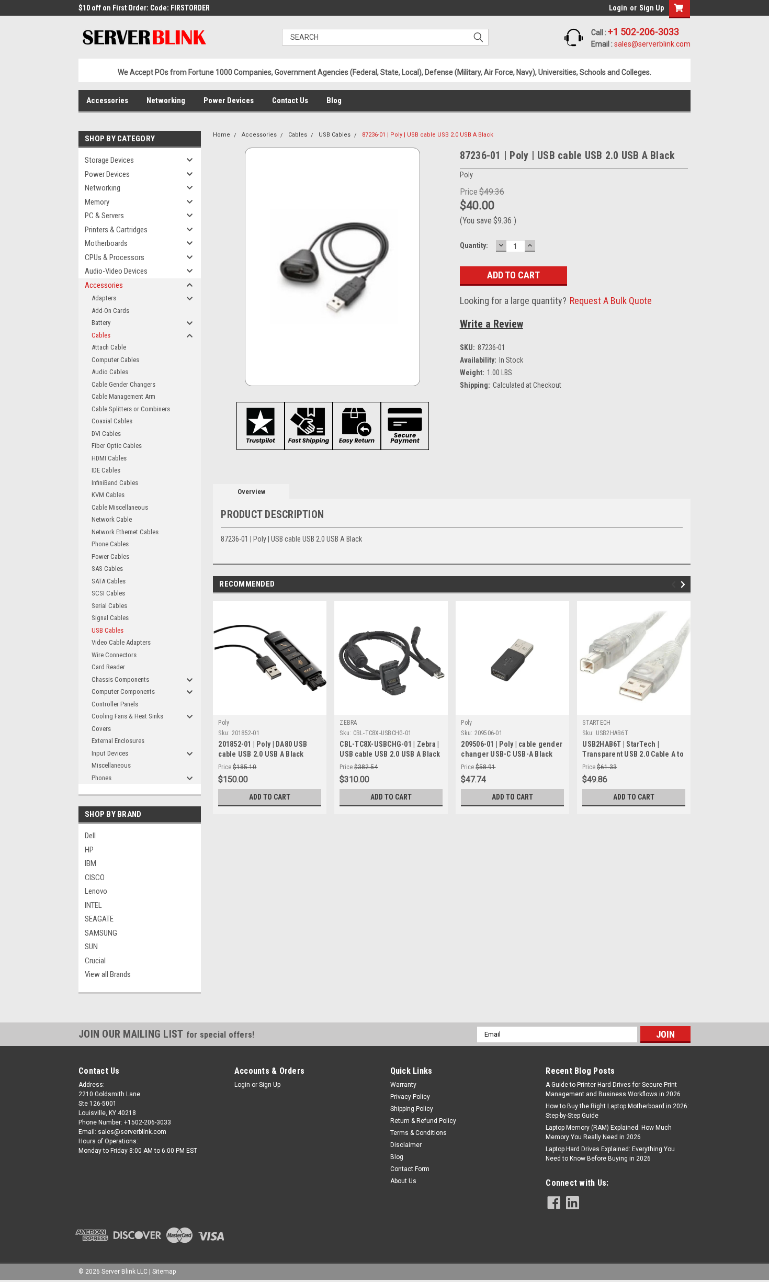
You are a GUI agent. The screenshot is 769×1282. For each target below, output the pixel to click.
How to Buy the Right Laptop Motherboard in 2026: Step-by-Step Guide (617, 1111)
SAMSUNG (101, 933)
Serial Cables (109, 606)
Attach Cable (109, 347)
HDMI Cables (109, 458)
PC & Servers (104, 215)
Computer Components (123, 691)
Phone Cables (110, 544)
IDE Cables (106, 470)
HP (89, 849)
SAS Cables (107, 568)
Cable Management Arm (123, 396)
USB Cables (107, 630)
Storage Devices (109, 160)
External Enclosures (118, 741)
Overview (251, 492)
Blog (334, 100)
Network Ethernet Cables (125, 532)
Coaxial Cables (112, 421)
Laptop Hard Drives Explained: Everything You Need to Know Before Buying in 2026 (610, 1153)
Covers (101, 729)
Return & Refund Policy (423, 1120)
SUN (91, 946)
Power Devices (228, 100)
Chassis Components (120, 679)
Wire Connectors (114, 655)
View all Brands (108, 974)
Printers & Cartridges (116, 229)
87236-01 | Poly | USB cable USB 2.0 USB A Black (427, 134)
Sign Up (651, 8)
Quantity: (474, 245)
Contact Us (290, 100)
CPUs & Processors (114, 257)
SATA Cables (109, 581)
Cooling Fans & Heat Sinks (127, 716)
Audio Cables (110, 372)
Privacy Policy (410, 1096)
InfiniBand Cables (115, 483)
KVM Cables (108, 495)
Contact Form (409, 1169)
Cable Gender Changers (123, 384)
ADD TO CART (269, 797)
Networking (165, 100)
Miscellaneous (111, 765)
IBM (90, 863)
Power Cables (110, 556)
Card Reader (108, 667)
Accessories (107, 100)
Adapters (104, 298)
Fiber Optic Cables (117, 445)
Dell (90, 835)
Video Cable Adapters (121, 642)
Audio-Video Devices (116, 271)
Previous (675, 585)
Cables (101, 335)
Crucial (95, 960)
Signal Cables (110, 618)
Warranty (403, 1084)
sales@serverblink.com (652, 44)
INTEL (93, 905)
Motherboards (106, 243)
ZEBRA (348, 722)
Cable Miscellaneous (120, 507)
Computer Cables (115, 360)
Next (684, 585)
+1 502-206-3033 (643, 31)
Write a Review (491, 324)
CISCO (95, 877)
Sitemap (164, 1271)
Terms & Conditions (418, 1133)
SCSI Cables (108, 593)
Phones (101, 778)
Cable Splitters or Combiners (131, 409)
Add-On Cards (110, 310)
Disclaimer (406, 1145)
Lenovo (96, 891)
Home (221, 134)
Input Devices (110, 753)
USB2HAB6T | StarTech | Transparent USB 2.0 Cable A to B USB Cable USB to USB (633, 754)
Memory (97, 202)
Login (618, 8)
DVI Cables (106, 433)
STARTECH (596, 722)
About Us (403, 1181)
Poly (223, 722)
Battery (101, 323)
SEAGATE (99, 919)
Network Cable (112, 519)
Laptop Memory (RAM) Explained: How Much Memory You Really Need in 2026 (609, 1132)
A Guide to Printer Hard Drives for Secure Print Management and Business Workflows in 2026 (613, 1089)
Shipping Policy (411, 1108)
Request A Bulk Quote (611, 300)
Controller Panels (115, 704)
